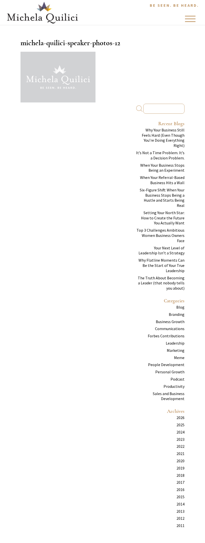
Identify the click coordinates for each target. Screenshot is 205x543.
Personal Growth (169, 371)
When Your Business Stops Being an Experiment (162, 168)
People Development (166, 364)
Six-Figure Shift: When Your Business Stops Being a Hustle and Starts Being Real (162, 197)
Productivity (174, 386)
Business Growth (170, 321)
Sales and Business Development (168, 396)
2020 (180, 460)
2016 (180, 489)
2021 (180, 453)
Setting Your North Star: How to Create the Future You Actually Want (162, 218)
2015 (180, 496)
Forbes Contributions (166, 335)
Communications (169, 328)
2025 (180, 424)
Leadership (175, 343)
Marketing (175, 350)
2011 (180, 525)
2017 (180, 482)
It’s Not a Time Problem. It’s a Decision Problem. (160, 155)
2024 (180, 432)
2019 (180, 468)
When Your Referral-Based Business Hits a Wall (162, 180)
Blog (180, 307)
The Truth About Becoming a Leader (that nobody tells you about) (161, 283)
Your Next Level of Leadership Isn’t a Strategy (161, 250)
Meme (179, 357)
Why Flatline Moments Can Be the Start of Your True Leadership (161, 265)
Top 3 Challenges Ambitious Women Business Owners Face (160, 235)
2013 (180, 511)
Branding (176, 314)
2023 (180, 439)
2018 (180, 475)
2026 (180, 417)
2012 (180, 518)
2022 (180, 446)
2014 (180, 504)
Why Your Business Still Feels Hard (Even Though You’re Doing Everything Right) (163, 137)
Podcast (177, 379)
